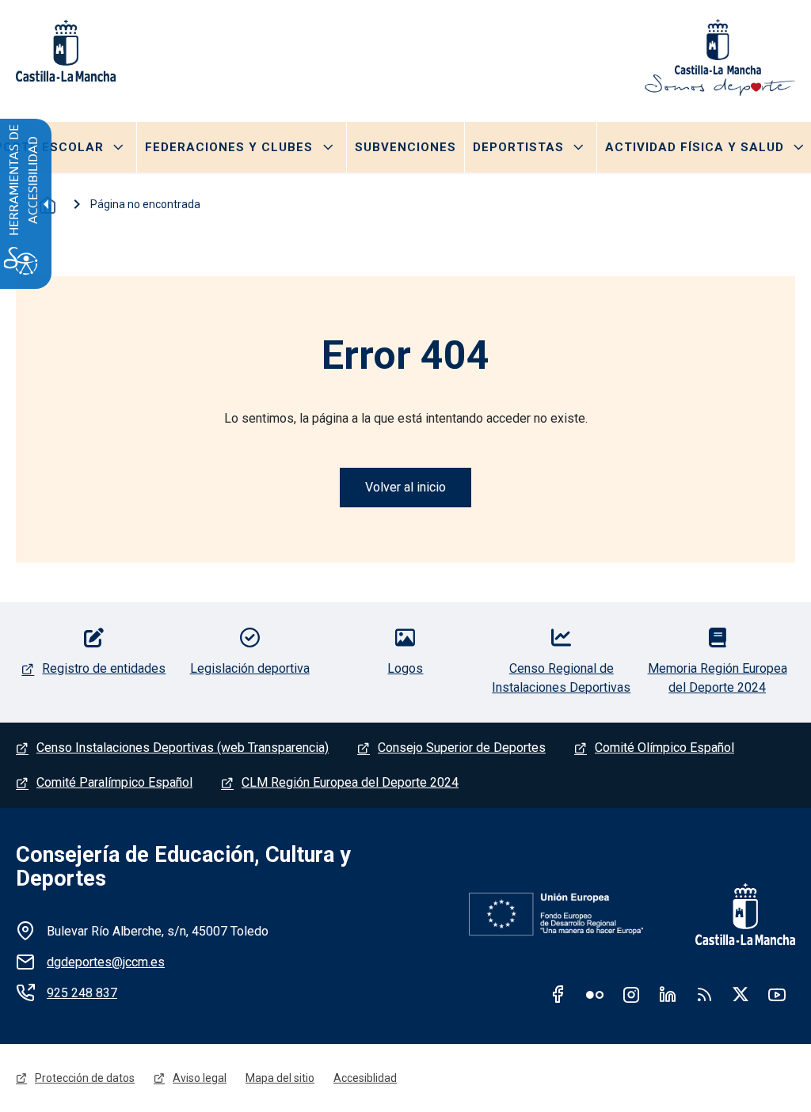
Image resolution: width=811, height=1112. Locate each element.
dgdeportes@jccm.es (106, 962)
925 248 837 (82, 992)
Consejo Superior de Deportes (462, 747)
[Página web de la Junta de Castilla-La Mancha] (66, 50)
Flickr (595, 994)
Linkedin (667, 994)
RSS (704, 994)
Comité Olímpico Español (664, 747)
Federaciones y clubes (229, 147)
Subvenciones (405, 147)
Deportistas (518, 147)
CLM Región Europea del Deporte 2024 (350, 782)
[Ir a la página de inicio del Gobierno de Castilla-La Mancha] (735, 914)
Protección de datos (85, 1078)
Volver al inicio (405, 487)
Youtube (777, 994)
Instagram (631, 994)
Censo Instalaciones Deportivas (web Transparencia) (182, 747)
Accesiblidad (365, 1078)
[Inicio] (720, 58)
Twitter (740, 994)
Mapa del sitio (280, 1078)
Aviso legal (200, 1078)
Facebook (558, 994)
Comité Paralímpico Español (114, 782)
